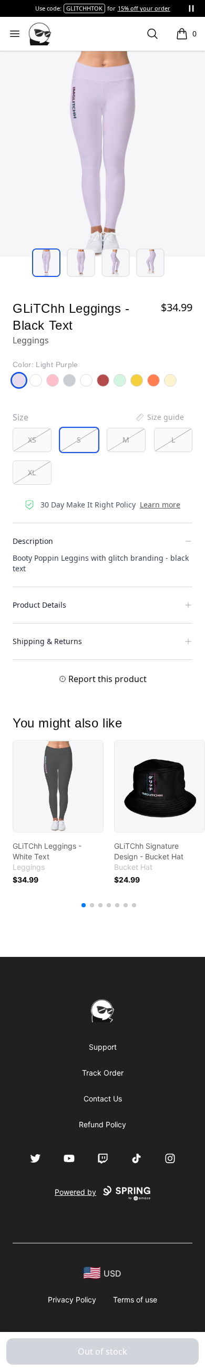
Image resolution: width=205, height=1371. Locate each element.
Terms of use (135, 1299)
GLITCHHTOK (84, 8)
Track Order (103, 1072)
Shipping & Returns (47, 641)
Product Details (39, 605)
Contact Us (103, 1098)
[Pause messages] (191, 8)
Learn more (160, 505)
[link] (58, 786)
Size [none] (20, 417)
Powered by (75, 1191)
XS (32, 440)
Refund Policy (102, 1124)
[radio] (32, 440)
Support (103, 1046)
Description (33, 541)
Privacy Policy (72, 1299)
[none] (159, 417)
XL (32, 472)
